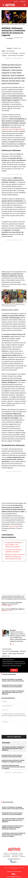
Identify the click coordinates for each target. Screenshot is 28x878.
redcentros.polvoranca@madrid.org (13, 129)
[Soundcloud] (10, 644)
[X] (8, 42)
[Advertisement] (14, 255)
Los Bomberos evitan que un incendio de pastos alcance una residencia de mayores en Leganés (13, 835)
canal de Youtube (13, 526)
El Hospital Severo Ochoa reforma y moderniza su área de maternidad (12, 813)
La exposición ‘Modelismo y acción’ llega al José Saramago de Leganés (14, 544)
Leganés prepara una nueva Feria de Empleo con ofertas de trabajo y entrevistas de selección (12, 827)
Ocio (19, 48)
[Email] (15, 42)
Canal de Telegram (7, 605)
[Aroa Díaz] (5, 637)
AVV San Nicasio (10, 51)
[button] (24, 5)
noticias (15, 48)
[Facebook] (5, 42)
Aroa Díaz (10, 38)
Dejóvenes (22, 53)
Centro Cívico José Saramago (10, 53)
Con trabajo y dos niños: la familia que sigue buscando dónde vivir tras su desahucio (13, 692)
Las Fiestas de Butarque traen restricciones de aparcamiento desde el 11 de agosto (13, 767)
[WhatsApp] (12, 42)
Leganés (4, 55)
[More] (23, 42)
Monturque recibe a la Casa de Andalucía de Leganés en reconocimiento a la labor (15, 557)
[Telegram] (19, 42)
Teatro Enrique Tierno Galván (15, 55)
